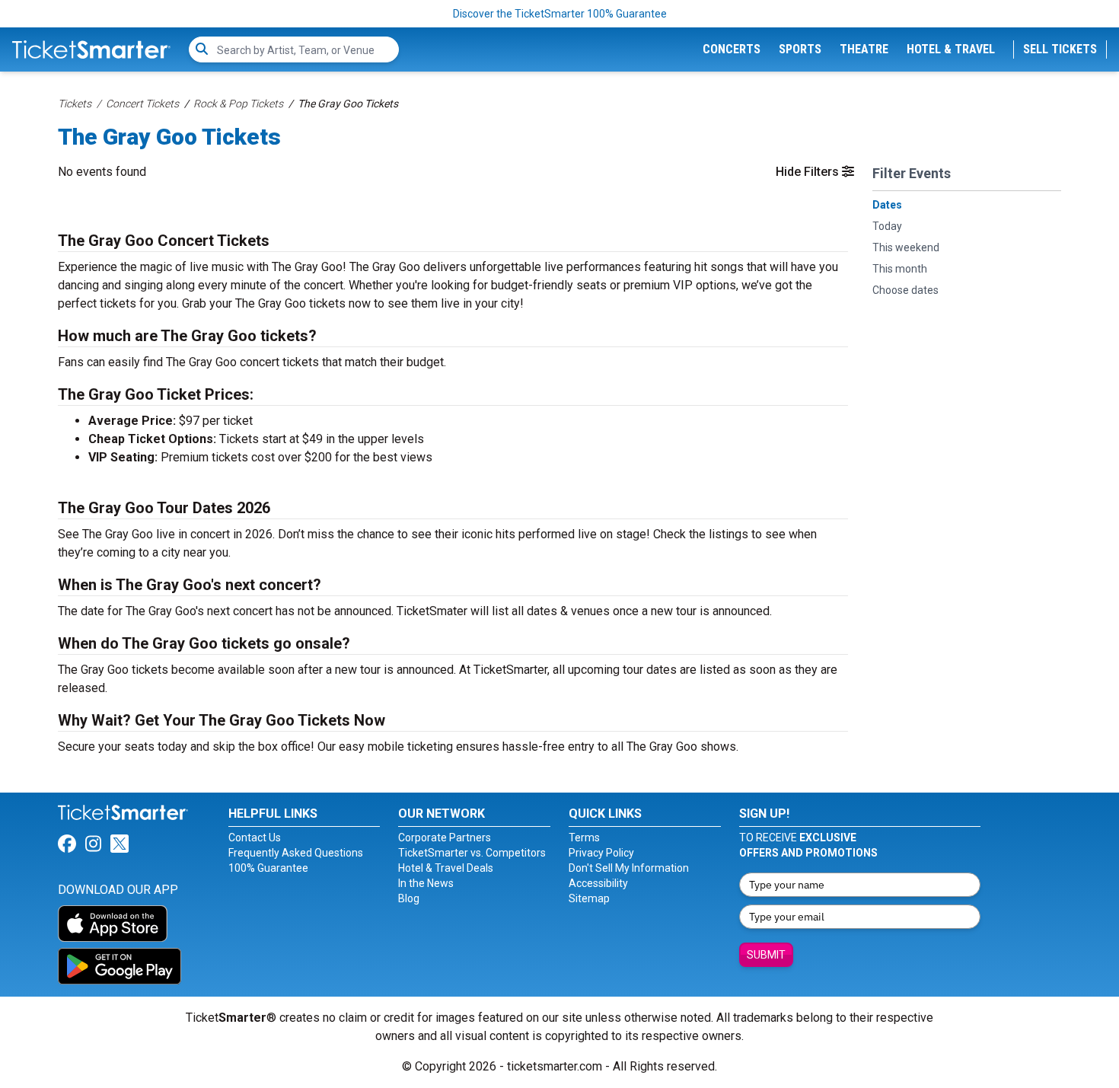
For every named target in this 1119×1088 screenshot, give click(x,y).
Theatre (864, 49)
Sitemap (589, 898)
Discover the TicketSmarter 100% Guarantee (560, 14)
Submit (766, 955)
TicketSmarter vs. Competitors (472, 853)
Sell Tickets (1060, 49)
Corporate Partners (444, 837)
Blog (408, 898)
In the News (426, 883)
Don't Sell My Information (629, 868)
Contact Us (254, 837)
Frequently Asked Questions (295, 853)
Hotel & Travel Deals (445, 868)
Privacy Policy (601, 853)
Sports (800, 49)
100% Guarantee (268, 868)
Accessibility (598, 883)
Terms (584, 837)
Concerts (731, 49)
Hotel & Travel (951, 49)
